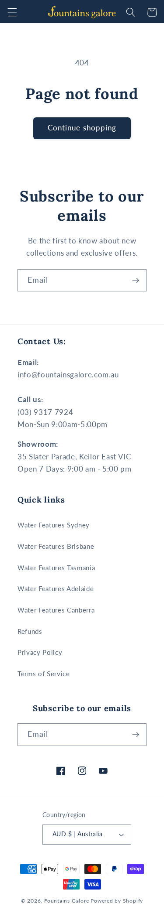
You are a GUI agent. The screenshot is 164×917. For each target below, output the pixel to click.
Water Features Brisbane (55, 546)
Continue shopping (82, 127)
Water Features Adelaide (55, 588)
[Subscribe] (135, 280)
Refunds (29, 631)
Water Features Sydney (53, 525)
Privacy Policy (39, 652)
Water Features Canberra (55, 610)
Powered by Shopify (117, 900)
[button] (11, 12)
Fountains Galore (66, 900)
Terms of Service (43, 673)
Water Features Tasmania (56, 567)
